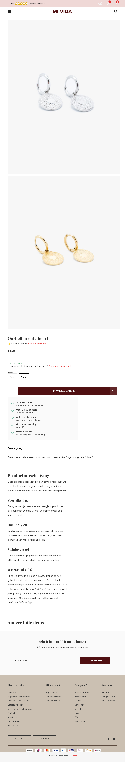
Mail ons (44, 739)
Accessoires (80, 696)
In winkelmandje (64, 391)
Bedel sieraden (82, 692)
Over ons (12, 692)
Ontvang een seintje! (60, 366)
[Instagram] (114, 739)
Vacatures (12, 717)
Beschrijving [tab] (15, 448)
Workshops (80, 721)
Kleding (78, 700)
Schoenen (79, 705)
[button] (10, 11)
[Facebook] (108, 739)
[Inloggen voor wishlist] (113, 391)
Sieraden (79, 709)
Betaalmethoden (15, 705)
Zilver (24, 377)
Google (74, 755)
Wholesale (13, 725)
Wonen (78, 717)
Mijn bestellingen (54, 696)
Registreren (51, 692)
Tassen (78, 713)
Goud (12, 377)
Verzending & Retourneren (20, 709)
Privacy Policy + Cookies (19, 700)
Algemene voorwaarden (19, 696)
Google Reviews (37, 343)
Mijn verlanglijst (53, 700)
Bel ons (19, 739)
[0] (115, 3)
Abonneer (95, 660)
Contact (11, 713)
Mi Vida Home (14, 721)
